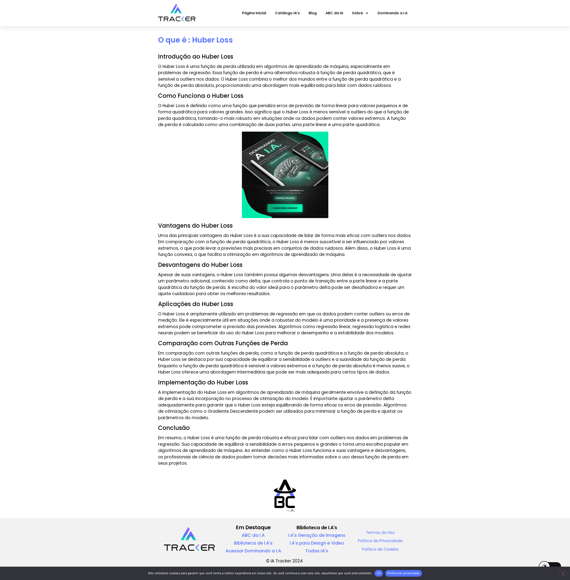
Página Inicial (254, 13)
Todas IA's (316, 551)
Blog (313, 13)
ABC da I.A (253, 535)
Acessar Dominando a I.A (253, 551)
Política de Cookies (380, 549)
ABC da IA (334, 13)
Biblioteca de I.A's (253, 543)
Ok (379, 573)
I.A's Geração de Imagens (316, 535)
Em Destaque (253, 527)
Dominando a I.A (392, 13)
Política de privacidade (403, 573)
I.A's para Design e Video (317, 543)
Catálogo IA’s (287, 13)
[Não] (563, 573)
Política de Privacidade (380, 540)
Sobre (357, 13)
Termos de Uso (380, 532)
